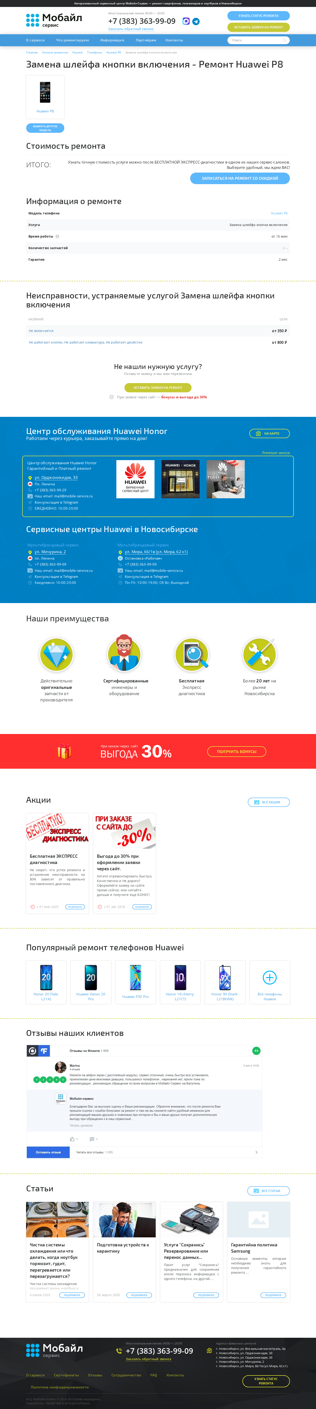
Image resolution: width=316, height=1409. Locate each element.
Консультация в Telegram (56, 502)
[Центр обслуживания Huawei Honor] (135, 478)
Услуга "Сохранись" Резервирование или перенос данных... (186, 1251)
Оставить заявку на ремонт (158, 388)
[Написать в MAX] (186, 21)
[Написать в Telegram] (196, 21)
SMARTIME (53, 1403)
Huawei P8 (279, 213)
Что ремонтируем (72, 40)
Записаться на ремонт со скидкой (240, 178)
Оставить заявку (258, 27)
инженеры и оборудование (125, 687)
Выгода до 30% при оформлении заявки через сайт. (118, 862)
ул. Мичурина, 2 (50, 551)
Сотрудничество (126, 1375)
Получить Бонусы (237, 751)
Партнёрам (146, 40)
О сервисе (35, 40)
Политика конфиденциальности (60, 1387)
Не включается (41, 330)
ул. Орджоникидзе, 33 (56, 477)
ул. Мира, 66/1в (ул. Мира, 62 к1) (156, 551)
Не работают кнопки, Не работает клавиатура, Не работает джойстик (86, 342)
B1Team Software (77, 1403)
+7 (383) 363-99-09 (142, 21)
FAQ (153, 1375)
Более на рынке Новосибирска (259, 687)
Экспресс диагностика (192, 687)
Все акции (271, 802)
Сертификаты (66, 1375)
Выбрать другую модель (45, 128)
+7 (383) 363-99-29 (51, 490)
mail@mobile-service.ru (73, 496)
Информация (112, 40)
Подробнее (75, 906)
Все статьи (271, 1191)
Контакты (174, 40)
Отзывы (95, 1375)
